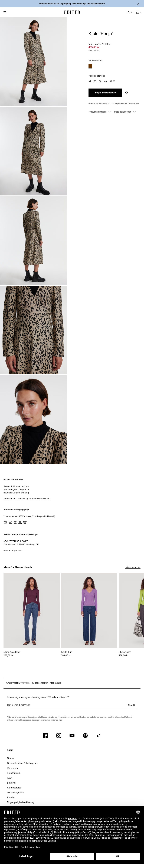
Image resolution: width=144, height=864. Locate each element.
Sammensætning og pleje (16, 510)
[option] (90, 66)
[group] (72, 707)
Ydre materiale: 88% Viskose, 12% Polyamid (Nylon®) (29, 516)
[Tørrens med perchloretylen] (25, 522)
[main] (72, 515)
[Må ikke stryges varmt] (20, 522)
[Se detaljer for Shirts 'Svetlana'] (32, 610)
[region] (72, 489)
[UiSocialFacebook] (45, 735)
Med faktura (134, 103)
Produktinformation (98, 112)
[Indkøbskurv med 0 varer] (137, 12)
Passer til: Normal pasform (16, 486)
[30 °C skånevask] (5, 522)
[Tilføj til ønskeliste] (127, 93)
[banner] (72, 3)
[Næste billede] (142, 589)
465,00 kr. (94, 47)
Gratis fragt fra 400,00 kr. (99, 103)
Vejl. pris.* (100, 44)
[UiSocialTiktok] (99, 735)
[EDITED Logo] (72, 12)
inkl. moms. (94, 50)
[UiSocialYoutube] (72, 735)
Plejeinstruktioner (122, 112)
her (60, 720)
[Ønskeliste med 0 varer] (128, 12)
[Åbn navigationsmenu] (5, 12)
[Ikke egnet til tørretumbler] (15, 522)
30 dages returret (119, 103)
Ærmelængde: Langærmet (16, 489)
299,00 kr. (9, 655)
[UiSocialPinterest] (85, 735)
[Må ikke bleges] (10, 522)
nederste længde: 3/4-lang (16, 493)
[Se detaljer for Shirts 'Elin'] (89, 610)
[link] (10, 751)
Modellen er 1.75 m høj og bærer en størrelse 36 (27, 498)
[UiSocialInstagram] (59, 735)
